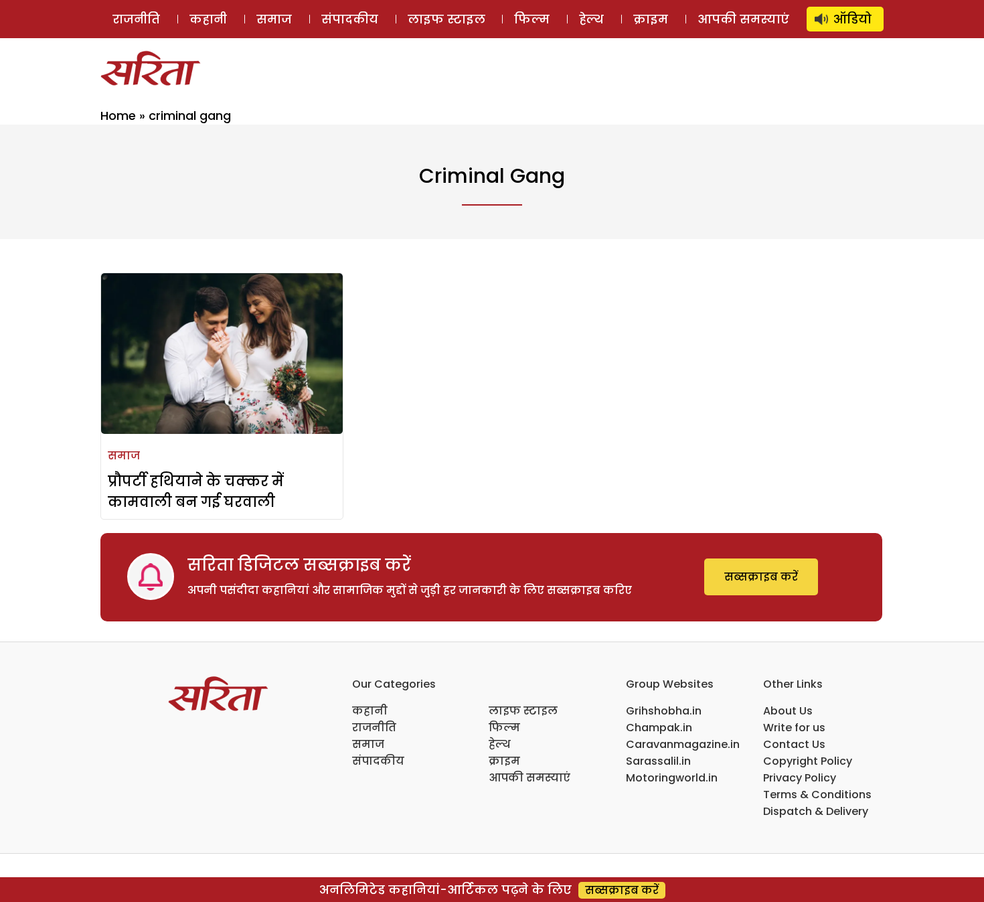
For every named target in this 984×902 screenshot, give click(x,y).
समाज (274, 19)
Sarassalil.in (658, 761)
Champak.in (659, 727)
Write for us (794, 727)
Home (118, 115)
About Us (788, 711)
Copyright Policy (807, 761)
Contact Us (794, 744)
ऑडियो (852, 19)
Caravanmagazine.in (683, 744)
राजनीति (136, 19)
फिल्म (532, 19)
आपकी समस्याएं (743, 19)
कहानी (208, 19)
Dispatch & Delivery (815, 811)
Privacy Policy (799, 777)
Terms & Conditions (817, 794)
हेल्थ (591, 19)
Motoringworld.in (672, 777)
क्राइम (650, 19)
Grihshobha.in (664, 711)
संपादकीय (349, 19)
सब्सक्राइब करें (761, 577)
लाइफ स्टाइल (446, 19)
